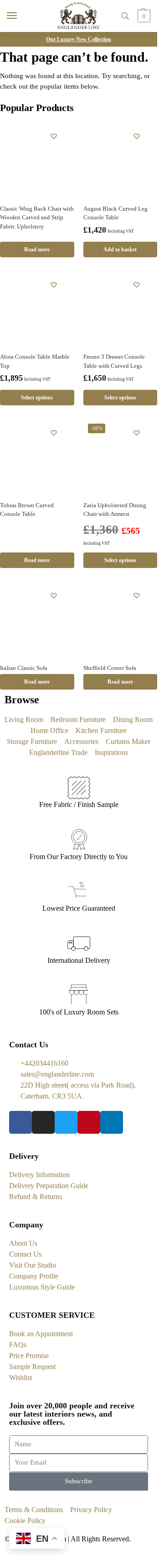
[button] (142, 16)
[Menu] (20, 16)
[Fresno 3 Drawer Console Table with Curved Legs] (120, 308)
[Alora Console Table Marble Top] (37, 308)
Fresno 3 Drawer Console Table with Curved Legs (114, 361)
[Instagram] (43, 1122)
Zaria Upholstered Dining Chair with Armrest (114, 510)
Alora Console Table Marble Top (35, 361)
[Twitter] (66, 1122)
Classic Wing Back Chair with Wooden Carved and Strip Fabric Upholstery (37, 217)
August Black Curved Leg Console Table (115, 213)
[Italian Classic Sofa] (37, 619)
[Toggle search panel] (125, 16)
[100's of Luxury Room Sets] (78, 995)
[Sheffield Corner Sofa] (120, 619)
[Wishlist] (54, 136)
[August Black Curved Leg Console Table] (120, 159)
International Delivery (78, 960)
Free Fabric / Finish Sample (78, 804)
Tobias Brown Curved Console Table (27, 510)
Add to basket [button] (120, 249)
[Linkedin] (111, 1122)
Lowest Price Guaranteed (78, 908)
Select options (37, 397)
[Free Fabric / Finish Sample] (78, 787)
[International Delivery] (78, 943)
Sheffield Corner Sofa (109, 667)
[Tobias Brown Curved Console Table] (37, 456)
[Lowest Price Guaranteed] (78, 891)
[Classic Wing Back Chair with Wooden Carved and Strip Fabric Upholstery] (37, 159)
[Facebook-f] (20, 1122)
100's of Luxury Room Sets (78, 1012)
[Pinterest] (88, 1122)
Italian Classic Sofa (23, 667)
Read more (37, 249)
